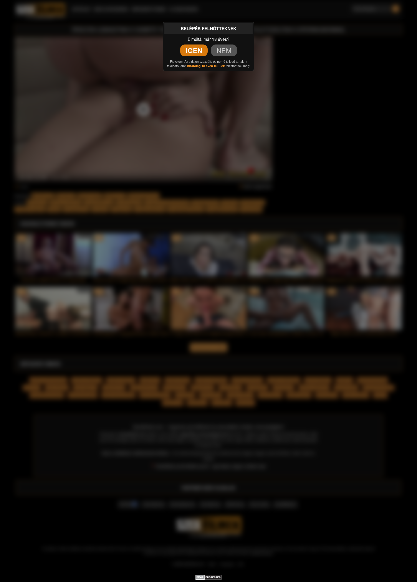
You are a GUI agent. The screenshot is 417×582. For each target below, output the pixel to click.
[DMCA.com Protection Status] (208, 576)
